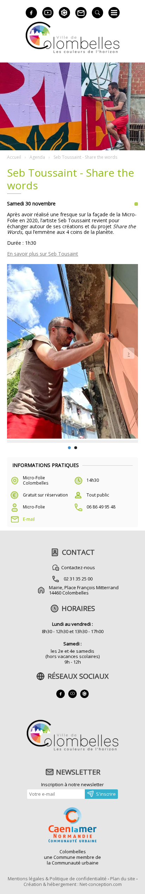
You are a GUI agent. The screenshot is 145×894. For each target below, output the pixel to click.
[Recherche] (97, 12)
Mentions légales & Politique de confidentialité (57, 878)
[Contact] (81, 12)
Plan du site (122, 878)
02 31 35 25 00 (78, 579)
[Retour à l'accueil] (72, 750)
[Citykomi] (64, 12)
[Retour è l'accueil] (72, 52)
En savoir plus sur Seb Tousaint (42, 253)
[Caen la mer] (72, 825)
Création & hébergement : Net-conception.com (73, 884)
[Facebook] (31, 12)
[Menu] (114, 12)
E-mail (29, 519)
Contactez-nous (78, 567)
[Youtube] (47, 12)
